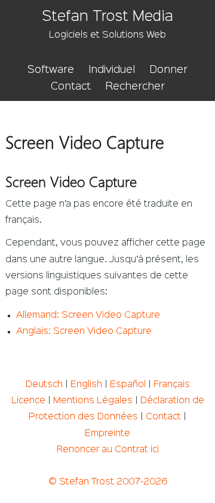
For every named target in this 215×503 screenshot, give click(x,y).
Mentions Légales (93, 401)
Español (128, 385)
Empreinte (107, 434)
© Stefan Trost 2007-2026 (107, 482)
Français (171, 385)
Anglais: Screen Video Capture (84, 331)
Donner (168, 70)
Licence (28, 401)
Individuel (111, 70)
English (86, 385)
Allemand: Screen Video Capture (88, 315)
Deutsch (44, 385)
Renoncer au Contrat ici (108, 450)
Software (50, 70)
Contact (71, 86)
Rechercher (135, 86)
